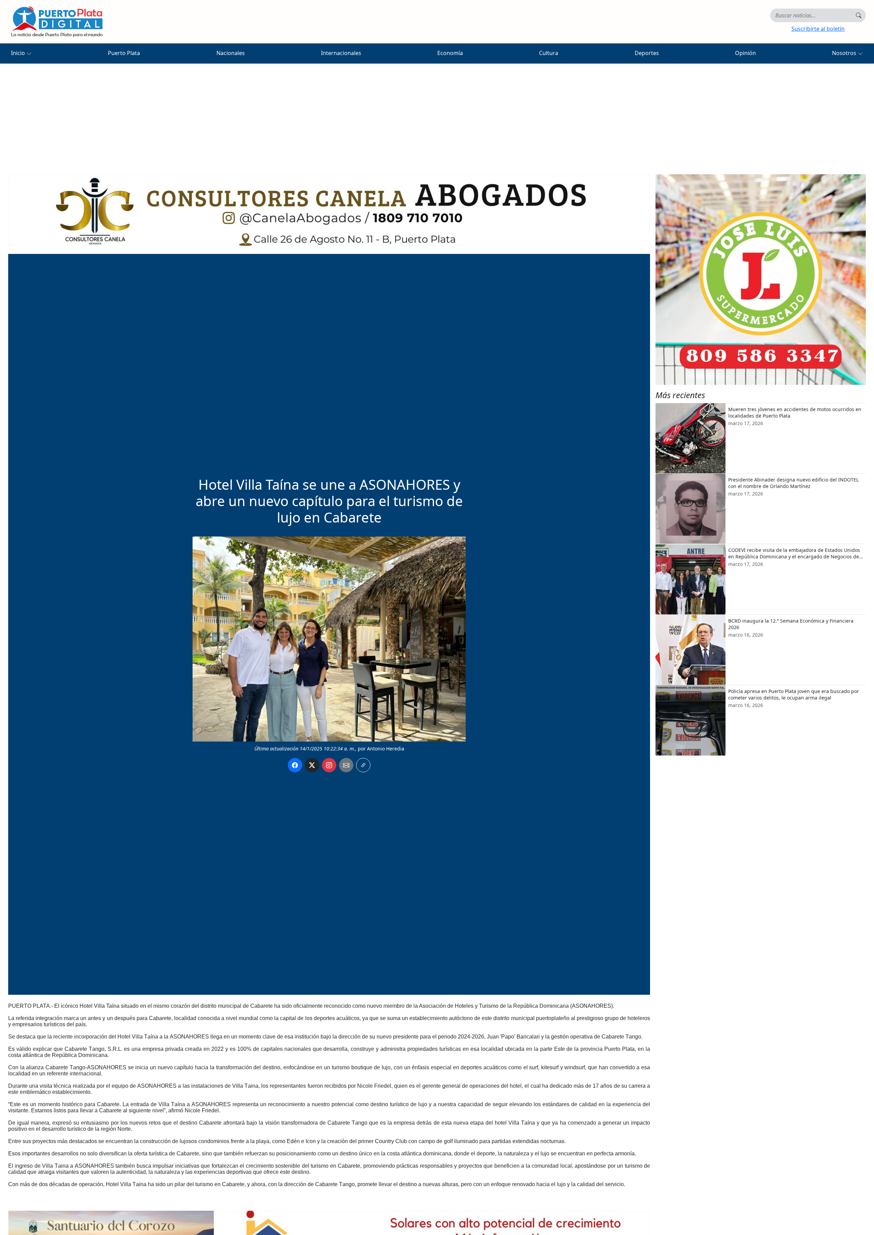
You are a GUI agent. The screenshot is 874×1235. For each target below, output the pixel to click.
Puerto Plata (124, 53)
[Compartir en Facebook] (295, 765)
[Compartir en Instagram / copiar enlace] (329, 765)
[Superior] (329, 209)
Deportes (647, 53)
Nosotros (845, 53)
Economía (450, 53)
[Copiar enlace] (363, 765)
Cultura (548, 53)
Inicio (18, 53)
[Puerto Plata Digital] (56, 21)
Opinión (745, 53)
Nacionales (230, 53)
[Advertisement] (437, 115)
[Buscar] (858, 15)
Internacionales (341, 53)
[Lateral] (761, 279)
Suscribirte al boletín (818, 28)
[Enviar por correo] (346, 765)
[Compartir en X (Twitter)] (312, 765)
